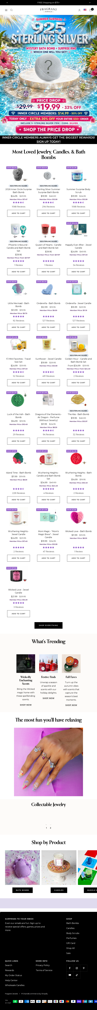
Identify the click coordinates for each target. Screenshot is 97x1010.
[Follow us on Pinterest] (83, 998)
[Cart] (90, 10)
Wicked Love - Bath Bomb (78, 561)
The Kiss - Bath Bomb (78, 444)
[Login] (79, 10)
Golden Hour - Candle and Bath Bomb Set (78, 390)
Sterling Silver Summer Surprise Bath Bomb (48, 221)
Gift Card (70, 973)
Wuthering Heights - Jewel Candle (18, 563)
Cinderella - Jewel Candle (78, 333)
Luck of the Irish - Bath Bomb (18, 446)
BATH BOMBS (22, 920)
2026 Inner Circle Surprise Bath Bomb (18, 221)
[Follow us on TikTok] (76, 1005)
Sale (68, 983)
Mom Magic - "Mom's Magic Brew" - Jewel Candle (48, 564)
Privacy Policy (43, 995)
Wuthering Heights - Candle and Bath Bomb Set (48, 506)
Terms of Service (44, 1000)
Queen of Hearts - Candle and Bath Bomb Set (48, 276)
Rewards (9, 1000)
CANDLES (59, 920)
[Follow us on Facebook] (69, 998)
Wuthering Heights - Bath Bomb (78, 504)
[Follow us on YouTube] (69, 1005)
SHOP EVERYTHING (48, 655)
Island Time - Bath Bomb (18, 503)
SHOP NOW (26, 735)
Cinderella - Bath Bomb (48, 333)
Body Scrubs (72, 963)
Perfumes (71, 968)
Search (8, 995)
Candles (70, 958)
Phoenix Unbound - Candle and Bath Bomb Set (18, 278)
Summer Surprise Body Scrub (78, 221)
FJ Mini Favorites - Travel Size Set (18, 390)
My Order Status (13, 1005)
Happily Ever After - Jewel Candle (78, 276)
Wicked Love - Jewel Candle (18, 621)
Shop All (70, 978)
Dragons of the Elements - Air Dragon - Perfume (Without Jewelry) (48, 447)
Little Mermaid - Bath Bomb (18, 335)
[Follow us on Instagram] (76, 998)
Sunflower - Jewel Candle (48, 389)
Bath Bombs (72, 953)
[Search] (11, 10)
